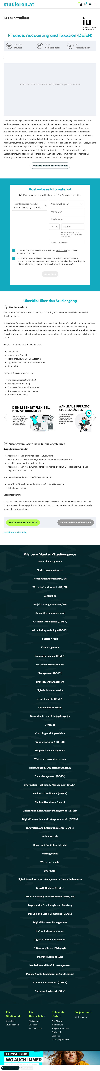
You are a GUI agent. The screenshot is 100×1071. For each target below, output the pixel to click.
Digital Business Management (50, 922)
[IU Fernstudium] (89, 24)
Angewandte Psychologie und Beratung (50, 905)
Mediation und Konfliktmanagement (50, 965)
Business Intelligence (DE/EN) (50, 793)
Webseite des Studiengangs (75, 522)
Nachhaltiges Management (50, 802)
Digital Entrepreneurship (50, 931)
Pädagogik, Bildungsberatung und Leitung (50, 973)
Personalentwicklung (50, 707)
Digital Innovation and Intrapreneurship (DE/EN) (50, 819)
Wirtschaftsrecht (50, 862)
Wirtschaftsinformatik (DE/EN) (50, 587)
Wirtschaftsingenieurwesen (50, 759)
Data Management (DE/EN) (50, 776)
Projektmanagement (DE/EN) (50, 604)
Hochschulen (61, 250)
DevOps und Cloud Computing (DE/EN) (50, 913)
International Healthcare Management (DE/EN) (50, 810)
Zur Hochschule (26, 1068)
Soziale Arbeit (50, 638)
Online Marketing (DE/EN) (50, 742)
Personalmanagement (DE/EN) (50, 578)
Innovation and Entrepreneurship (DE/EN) (50, 827)
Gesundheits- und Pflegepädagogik (50, 716)
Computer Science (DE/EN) (50, 656)
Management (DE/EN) (50, 673)
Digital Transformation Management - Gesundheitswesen (50, 879)
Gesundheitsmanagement (50, 613)
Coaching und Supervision (50, 733)
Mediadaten (34, 1021)
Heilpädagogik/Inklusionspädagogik (50, 767)
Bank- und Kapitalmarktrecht (50, 845)
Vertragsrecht (50, 853)
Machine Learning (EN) (50, 956)
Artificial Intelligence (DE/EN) (50, 621)
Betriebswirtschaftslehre (50, 664)
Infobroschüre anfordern (10, 1068)
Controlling (50, 595)
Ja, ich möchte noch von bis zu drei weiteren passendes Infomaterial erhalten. (47, 252)
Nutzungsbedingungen (56, 258)
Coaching (50, 724)
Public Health (50, 836)
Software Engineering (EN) (50, 991)
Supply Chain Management (50, 750)
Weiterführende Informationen (50, 165)
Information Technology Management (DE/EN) (50, 784)
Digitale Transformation (50, 690)
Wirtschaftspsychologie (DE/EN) (50, 630)
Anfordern (50, 274)
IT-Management (50, 647)
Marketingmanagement (50, 570)
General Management (50, 561)
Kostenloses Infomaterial (23, 522)
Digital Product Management (50, 939)
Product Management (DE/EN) (50, 982)
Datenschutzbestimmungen (29, 261)
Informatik (50, 870)
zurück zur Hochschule (15, 532)
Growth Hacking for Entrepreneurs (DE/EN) (50, 896)
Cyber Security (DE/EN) (50, 699)
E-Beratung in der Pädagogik (50, 948)
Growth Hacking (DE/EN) (50, 888)
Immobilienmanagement (50, 681)
